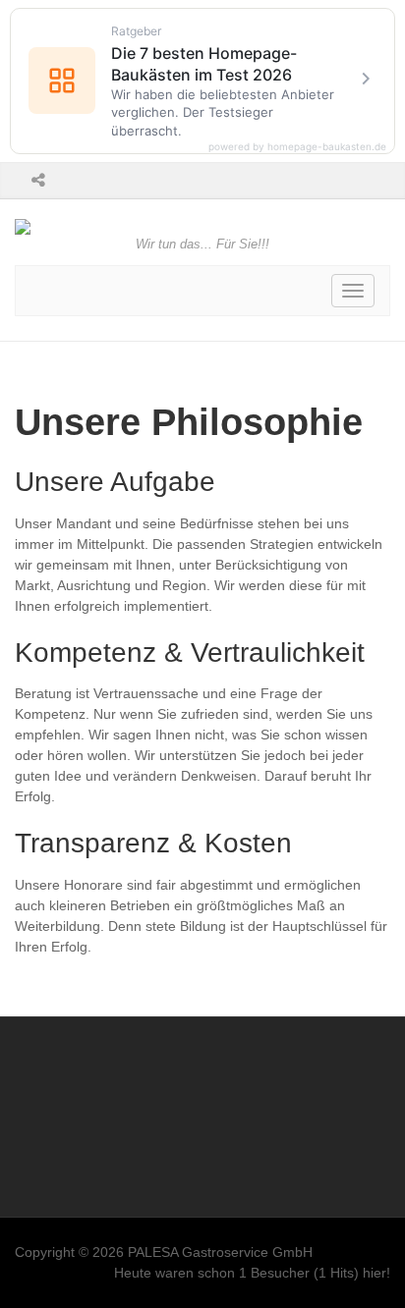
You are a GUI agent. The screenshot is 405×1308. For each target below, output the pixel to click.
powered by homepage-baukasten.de (297, 146)
